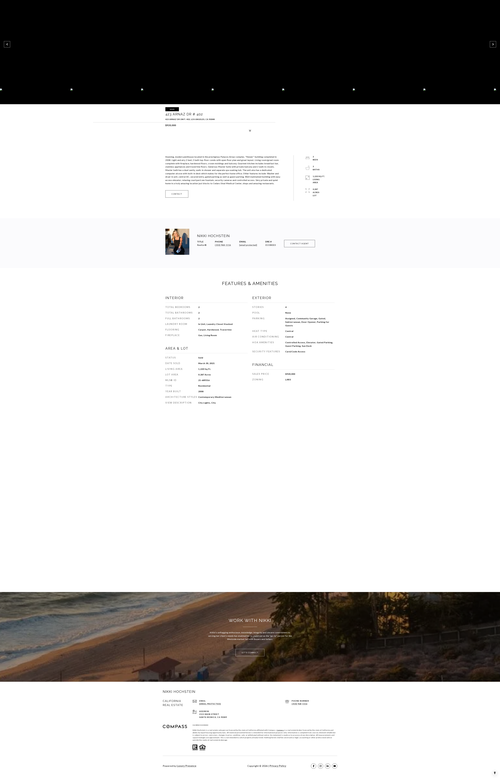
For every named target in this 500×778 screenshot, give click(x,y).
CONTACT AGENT (299, 243)
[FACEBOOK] (313, 766)
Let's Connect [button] (250, 652)
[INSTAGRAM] (320, 766)
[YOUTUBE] (334, 766)
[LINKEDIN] (327, 766)
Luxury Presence (186, 765)
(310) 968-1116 (223, 245)
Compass (280, 730)
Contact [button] (176, 194)
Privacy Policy (278, 765)
